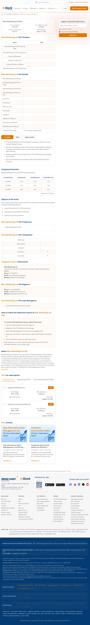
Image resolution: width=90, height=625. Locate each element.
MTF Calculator (75, 501)
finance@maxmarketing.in (17, 275)
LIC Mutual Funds (78, 585)
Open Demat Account (79, 8)
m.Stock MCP (40, 510)
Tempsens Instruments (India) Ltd (19, 404)
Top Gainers (57, 508)
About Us (18, 8)
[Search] (36, 2)
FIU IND (58, 613)
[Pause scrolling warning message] (34, 543)
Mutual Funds (22, 510)
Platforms (51, 8)
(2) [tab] (8, 379)
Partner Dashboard (42, 506)
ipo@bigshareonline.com (17, 292)
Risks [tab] (17, 137)
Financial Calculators (77, 496)
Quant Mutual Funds (23, 588)
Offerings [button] (33, 8)
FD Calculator (75, 508)
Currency (21, 508)
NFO (73, 531)
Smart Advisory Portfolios (25, 519)
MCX (49, 613)
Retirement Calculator (77, 523)
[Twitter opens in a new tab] (83, 484)
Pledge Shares (22, 514)
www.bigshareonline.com (18, 294)
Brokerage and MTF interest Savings (19, 534)
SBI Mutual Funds (66, 585)
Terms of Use (6, 611)
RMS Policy (80, 611)
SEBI (46, 613)
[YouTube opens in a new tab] (87, 484)
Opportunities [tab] (29, 137)
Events (42, 534)
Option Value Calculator (78, 519)
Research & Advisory (24, 517)
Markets (55, 496)
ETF (19, 506)
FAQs (10, 529)
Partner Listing (5, 512)
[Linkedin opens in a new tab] (79, 484)
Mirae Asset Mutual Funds (25, 585)
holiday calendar (31, 613)
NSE (42, 613)
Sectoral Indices (58, 503)
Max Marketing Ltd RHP (13, 227)
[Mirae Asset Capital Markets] (9, 478)
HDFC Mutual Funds (40, 585)
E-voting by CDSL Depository (74, 613)
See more (4, 369)
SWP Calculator (75, 506)
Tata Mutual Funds (53, 585)
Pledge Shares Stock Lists (43, 529)
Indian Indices (57, 501)
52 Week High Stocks (59, 512)
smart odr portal (14, 616)
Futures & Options (23, 503)
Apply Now (73, 35)
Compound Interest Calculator (80, 514)
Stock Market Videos (82, 529)
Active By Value (57, 517)
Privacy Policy (23, 611)
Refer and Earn (80, 531)
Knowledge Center (50, 534)
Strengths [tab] (7, 137)
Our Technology (6, 501)
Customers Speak (70, 529)
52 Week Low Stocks (59, 514)
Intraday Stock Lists (57, 529)
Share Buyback (57, 521)
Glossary (16, 529)
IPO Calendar (38, 531)
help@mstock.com (16, 489)
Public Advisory (59, 611)
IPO (22, 14)
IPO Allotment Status (65, 531)
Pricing (25, 8)
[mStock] (25, 478)
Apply (50, 387)
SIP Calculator (75, 503)
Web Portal (40, 503)
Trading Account (28, 531)
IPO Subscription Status (50, 531)
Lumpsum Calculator (77, 510)
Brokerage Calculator (77, 499)
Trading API (40, 508)
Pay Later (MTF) (22, 512)
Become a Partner (82, 2)
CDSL (53, 613)
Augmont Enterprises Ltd (16, 388)
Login (65, 8)
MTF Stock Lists (30, 529)
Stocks (20, 499)
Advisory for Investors (47, 611)
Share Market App (42, 499)
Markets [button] (42, 8)
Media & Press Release (8, 508)
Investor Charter (70, 611)
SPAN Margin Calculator (78, 521)
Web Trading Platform (43, 501)
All (32, 588)
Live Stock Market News (60, 499)
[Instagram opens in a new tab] (75, 484)
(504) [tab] (43, 379)
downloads (21, 613)
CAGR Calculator (76, 512)
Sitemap (22, 529)
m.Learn (71, 2)
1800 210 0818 (5, 489)
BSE (39, 613)
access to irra (25, 616)
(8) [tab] (23, 379)
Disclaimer (14, 611)
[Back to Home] (2, 14)
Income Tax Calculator (77, 517)
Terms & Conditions (33, 611)
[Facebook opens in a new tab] (70, 484)
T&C (77, 31)
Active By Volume (58, 519)
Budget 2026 (35, 534)
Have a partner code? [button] (65, 29)
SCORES (63, 613)
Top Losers (56, 510)
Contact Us (4, 510)
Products (21, 496)
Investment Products (12, 14)
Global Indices (57, 506)
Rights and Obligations (10, 613)
